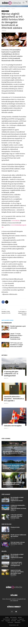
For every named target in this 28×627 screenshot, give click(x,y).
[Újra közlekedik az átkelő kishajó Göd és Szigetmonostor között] (14, 448)
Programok (21, 619)
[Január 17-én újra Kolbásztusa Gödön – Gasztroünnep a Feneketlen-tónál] (5, 335)
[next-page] (5, 350)
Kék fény (20, 617)
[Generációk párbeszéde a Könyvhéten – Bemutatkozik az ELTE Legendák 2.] (14, 392)
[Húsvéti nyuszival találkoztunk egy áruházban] (5, 537)
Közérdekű (13, 620)
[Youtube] (16, 611)
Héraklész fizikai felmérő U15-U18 (6, 312)
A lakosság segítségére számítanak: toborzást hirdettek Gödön (14, 483)
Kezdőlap (4, 8)
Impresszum (10, 622)
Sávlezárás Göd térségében (13, 426)
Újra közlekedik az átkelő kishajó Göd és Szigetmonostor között (13, 452)
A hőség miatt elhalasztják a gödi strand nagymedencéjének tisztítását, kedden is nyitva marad (13, 467)
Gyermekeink (14, 619)
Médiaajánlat (17, 622)
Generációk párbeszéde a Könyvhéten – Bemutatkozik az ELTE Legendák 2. (14, 399)
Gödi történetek (6, 619)
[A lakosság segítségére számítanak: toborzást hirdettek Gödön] (14, 480)
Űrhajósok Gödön (15, 527)
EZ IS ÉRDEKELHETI (7, 323)
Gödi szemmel (13, 617)
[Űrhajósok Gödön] (5, 529)
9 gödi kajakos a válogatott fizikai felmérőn (22, 313)
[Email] (6, 302)
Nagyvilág (7, 620)
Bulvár (8, 8)
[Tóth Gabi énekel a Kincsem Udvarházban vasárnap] (5, 544)
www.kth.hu (16, 220)
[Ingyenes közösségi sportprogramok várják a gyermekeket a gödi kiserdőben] (5, 572)
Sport (3, 620)
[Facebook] (3, 302)
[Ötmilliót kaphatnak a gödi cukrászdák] (5, 328)
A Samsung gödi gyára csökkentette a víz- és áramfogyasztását (11, 374)
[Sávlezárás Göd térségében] (14, 417)
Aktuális (7, 617)
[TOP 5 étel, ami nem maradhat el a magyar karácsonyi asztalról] (5, 344)
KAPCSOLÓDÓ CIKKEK (7, 320)
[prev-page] (3, 350)
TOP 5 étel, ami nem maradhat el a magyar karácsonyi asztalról (16, 344)
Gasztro (13, 8)
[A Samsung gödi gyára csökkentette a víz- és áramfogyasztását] (14, 367)
